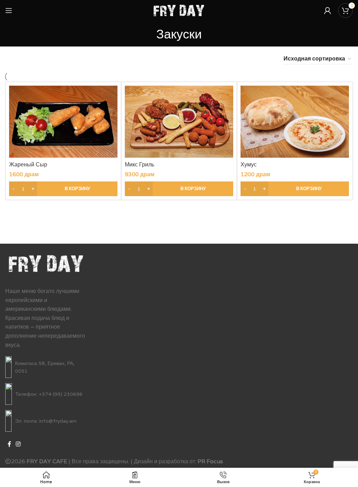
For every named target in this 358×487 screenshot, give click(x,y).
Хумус (249, 164)
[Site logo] (179, 10)
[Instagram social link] (18, 444)
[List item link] (46, 367)
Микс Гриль (139, 164)
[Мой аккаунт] (328, 10)
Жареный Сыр (28, 164)
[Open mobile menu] (9, 10)
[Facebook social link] (9, 444)
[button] (63, 188)
